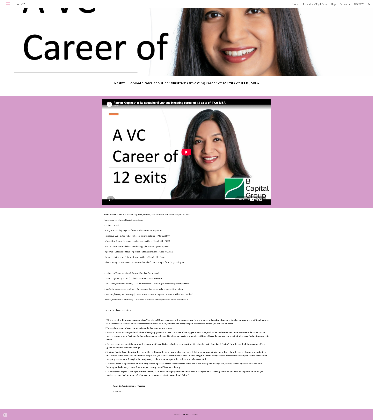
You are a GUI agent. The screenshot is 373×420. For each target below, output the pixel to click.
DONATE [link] (359, 4)
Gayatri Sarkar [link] (339, 4)
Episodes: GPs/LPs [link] (313, 4)
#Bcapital (117, 386)
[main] (186, 85)
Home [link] (295, 4)
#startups (141, 386)
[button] (369, 4)
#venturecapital (129, 386)
